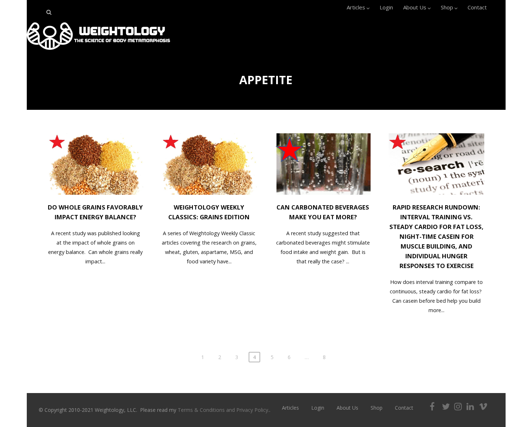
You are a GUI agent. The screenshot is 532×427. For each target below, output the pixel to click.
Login (386, 7)
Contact (477, 7)
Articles (356, 7)
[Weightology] (98, 52)
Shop (447, 7)
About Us (414, 7)
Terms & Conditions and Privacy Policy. (223, 409)
